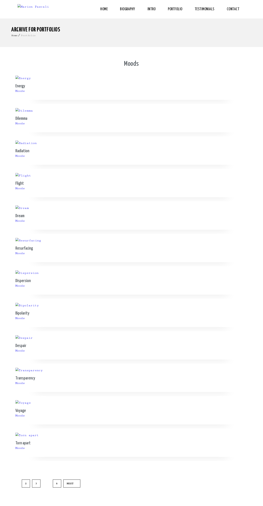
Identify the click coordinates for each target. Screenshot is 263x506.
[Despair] (131, 338)
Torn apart (23, 443)
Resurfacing (24, 248)
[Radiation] (131, 143)
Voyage (20, 411)
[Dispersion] (131, 273)
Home (104, 9)
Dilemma (21, 118)
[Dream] (131, 208)
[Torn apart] (131, 435)
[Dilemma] (131, 110)
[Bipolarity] (131, 305)
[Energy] (131, 78)
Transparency (25, 378)
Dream (19, 216)
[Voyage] (131, 403)
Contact (233, 9)
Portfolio (175, 9)
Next (70, 483)
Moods (131, 64)
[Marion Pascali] (33, 9)
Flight (19, 183)
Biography (127, 9)
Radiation (22, 151)
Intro (152, 9)
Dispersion (23, 281)
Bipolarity (22, 313)
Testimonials (205, 9)
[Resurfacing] (131, 240)
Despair (20, 346)
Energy (20, 86)
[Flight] (131, 175)
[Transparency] (131, 370)
